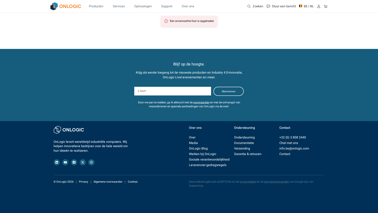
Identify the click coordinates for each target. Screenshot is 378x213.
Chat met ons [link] (288, 143)
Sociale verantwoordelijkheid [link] (209, 159)
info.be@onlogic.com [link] (294, 148)
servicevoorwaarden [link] (276, 182)
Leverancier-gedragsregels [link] (207, 165)
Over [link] (192, 137)
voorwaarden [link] (201, 102)
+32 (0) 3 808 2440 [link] (292, 137)
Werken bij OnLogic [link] (202, 154)
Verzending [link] (242, 148)
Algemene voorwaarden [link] (108, 182)
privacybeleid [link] (248, 182)
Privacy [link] (83, 182)
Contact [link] (284, 154)
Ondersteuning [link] (244, 137)
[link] (65, 6)
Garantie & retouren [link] (247, 154)
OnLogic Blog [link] (198, 148)
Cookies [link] (133, 182)
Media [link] (193, 143)
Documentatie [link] (244, 143)
